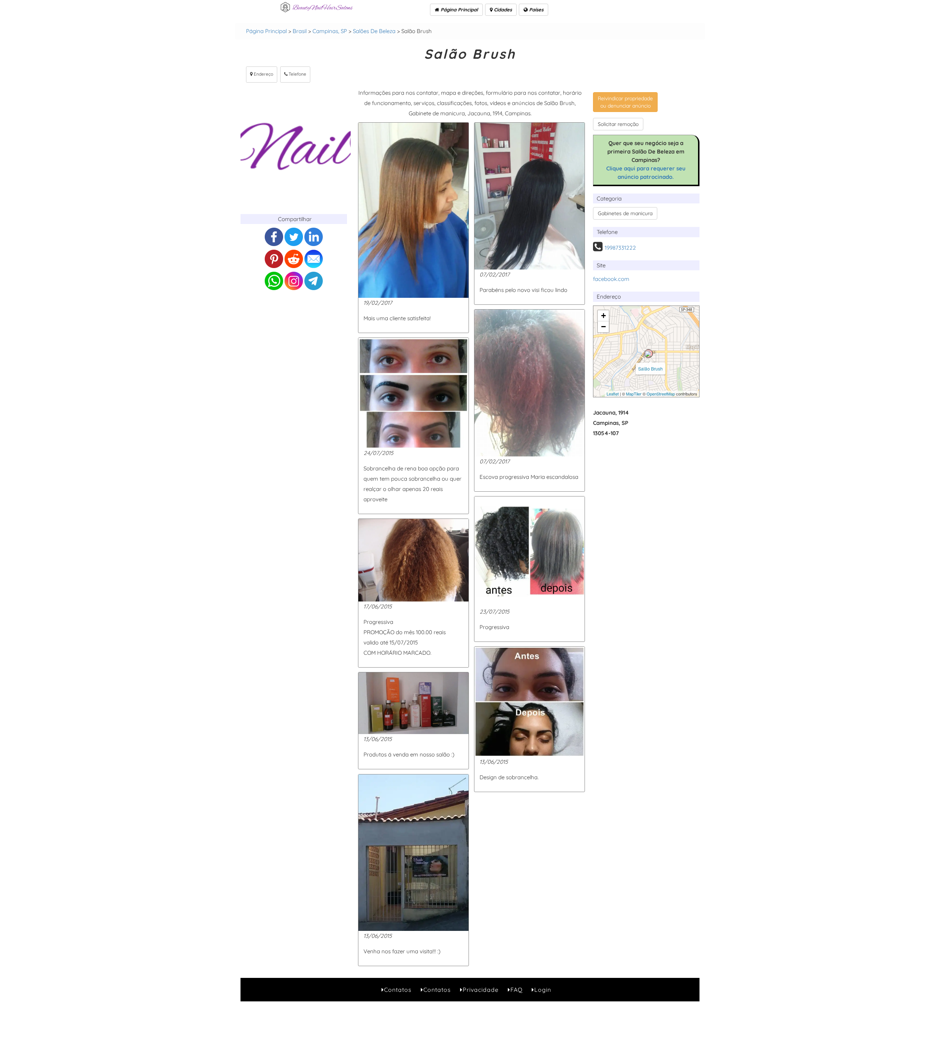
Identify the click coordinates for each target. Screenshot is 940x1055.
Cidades (502, 9)
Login (542, 989)
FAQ (516, 989)
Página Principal (458, 9)
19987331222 (620, 247)
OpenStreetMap (661, 394)
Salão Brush (650, 368)
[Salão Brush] (648, 353)
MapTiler (633, 394)
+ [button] (603, 315)
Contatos (398, 989)
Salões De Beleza (374, 31)
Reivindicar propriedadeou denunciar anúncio (625, 102)
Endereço (263, 74)
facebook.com (611, 278)
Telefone (297, 74)
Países (535, 9)
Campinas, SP (329, 31)
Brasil (300, 31)
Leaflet (613, 394)
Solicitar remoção (618, 124)
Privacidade (481, 989)
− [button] (603, 326)
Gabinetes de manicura (625, 213)
